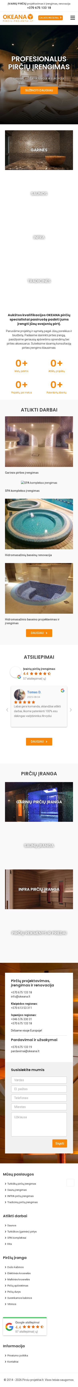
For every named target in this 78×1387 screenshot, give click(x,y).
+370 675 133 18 (39, 8)
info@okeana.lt (20, 996)
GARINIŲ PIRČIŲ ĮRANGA (39, 802)
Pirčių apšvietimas (17, 1285)
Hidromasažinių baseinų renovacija (28, 555)
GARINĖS (39, 150)
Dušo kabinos (15, 1267)
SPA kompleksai (16, 1237)
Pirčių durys (14, 1291)
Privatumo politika (17, 1355)
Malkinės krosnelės (18, 1279)
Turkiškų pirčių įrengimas (21, 1183)
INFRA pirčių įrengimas (20, 1196)
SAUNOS (39, 193)
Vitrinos (11, 1304)
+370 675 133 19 (21, 1047)
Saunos (11, 1225)
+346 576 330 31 (21, 1019)
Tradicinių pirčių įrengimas (22, 1202)
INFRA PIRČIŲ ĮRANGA (39, 889)
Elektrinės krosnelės (19, 1273)
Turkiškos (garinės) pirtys (22, 1231)
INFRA (39, 237)
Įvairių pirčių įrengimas (39, 669)
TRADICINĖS (39, 281)
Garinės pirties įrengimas (22, 472)
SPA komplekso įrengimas (22, 490)
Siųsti (59, 1143)
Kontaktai (12, 1361)
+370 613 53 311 (21, 1007)
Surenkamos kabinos (19, 1297)
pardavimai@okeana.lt (25, 1051)
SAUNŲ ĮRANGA (39, 845)
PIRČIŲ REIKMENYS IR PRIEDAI (39, 933)
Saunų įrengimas (17, 1189)
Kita (9, 1243)
